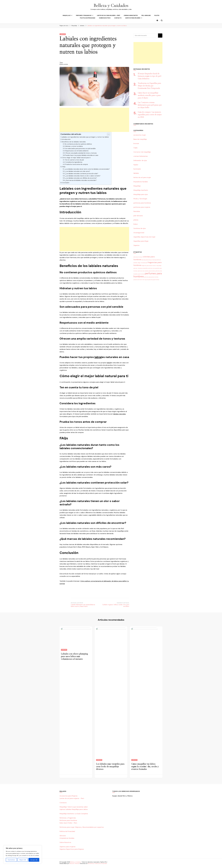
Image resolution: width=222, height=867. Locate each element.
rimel (143, 279)
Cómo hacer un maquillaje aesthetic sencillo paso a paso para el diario (149, 95)
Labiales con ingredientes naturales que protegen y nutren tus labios (85, 137)
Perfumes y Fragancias (83, 15)
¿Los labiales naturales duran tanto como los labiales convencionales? (87, 169)
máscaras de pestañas (143, 268)
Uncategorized (138, 233)
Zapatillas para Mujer (141, 241)
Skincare (63, 836)
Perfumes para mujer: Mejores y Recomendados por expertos (82, 827)
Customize (11, 860)
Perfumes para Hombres (68, 820)
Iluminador (137, 169)
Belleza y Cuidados (111, 5)
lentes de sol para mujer (142, 177)
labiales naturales (119, 414)
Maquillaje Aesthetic (140, 190)
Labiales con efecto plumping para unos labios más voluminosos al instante (74, 656)
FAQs (63, 167)
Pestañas (136, 211)
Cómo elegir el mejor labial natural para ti (76, 158)
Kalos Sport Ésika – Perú (68, 823)
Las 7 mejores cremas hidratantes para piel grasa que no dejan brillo (150, 105)
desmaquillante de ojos (147, 259)
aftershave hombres (137, 257)
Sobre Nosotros (104, 18)
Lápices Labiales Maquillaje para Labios (74, 809)
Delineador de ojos (140, 160)
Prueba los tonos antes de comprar (76, 164)
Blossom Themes (74, 863)
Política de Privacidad (87, 18)
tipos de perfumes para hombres (152, 279)
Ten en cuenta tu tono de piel (74, 160)
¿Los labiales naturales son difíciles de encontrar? (81, 178)
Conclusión (65, 183)
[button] (108, 134)
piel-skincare (146, 15)
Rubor (135, 224)
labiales (62, 34)
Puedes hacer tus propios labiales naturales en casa (81, 155)
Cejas (135, 148)
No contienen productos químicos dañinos (78, 144)
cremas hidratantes (131, 15)
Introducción (66, 139)
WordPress (91, 863)
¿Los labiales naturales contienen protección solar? (81, 173)
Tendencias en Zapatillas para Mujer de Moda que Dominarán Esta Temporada (149, 85)
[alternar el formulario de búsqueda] (161, 20)
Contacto (117, 18)
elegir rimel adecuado (142, 262)
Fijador (135, 165)
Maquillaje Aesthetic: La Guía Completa (74, 814)
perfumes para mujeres (141, 207)
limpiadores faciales (140, 182)
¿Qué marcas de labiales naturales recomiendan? (81, 180)
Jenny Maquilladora (64, 63)
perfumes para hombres (142, 203)
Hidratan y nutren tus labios (74, 146)
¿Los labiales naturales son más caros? (77, 171)
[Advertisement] (94, 120)
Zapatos (136, 245)
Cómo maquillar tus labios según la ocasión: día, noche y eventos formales (145, 766)
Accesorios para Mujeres (68, 796)
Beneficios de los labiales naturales (74, 142)
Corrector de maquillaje (142, 152)
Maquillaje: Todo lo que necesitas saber (74, 807)
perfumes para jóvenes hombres (151, 277)
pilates (156, 15)
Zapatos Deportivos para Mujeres (72, 849)
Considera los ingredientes (73, 162)
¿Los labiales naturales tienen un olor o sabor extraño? (82, 176)
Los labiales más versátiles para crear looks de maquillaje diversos (110, 766)
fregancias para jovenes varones (149, 265)
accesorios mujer (139, 135)
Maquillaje (67, 15)
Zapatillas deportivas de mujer (144, 237)
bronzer (136, 143)
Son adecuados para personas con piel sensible (80, 148)
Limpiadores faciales (67, 838)
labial (98, 357)
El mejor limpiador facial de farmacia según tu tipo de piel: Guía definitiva (150, 76)
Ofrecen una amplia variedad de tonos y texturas (81, 153)
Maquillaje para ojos (140, 194)
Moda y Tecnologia (140, 199)
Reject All (23, 860)
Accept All (34, 860)
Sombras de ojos (139, 228)
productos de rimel (137, 279)
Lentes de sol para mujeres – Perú (108, 15)
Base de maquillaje (140, 139)
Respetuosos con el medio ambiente (76, 151)
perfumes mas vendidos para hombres (146, 271)
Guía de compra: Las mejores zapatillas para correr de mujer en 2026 (150, 114)
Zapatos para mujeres (132, 18)
